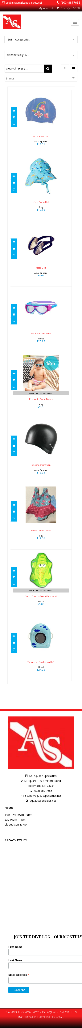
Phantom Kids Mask (41, 333)
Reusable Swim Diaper (41, 399)
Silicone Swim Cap (41, 465)
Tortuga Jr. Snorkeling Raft (41, 662)
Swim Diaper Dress (41, 530)
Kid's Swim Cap (41, 136)
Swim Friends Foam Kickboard (41, 596)
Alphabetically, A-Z (18, 55)
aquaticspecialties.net (43, 800)
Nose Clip (41, 267)
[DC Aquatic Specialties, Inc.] (12, 22)
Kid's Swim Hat (41, 202)
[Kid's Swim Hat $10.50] (41, 187)
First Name (15, 946)
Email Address (18, 975)
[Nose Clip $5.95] (41, 253)
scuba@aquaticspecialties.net (24, 2)
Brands (10, 78)
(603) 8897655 (70, 2)
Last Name (15, 960)
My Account (46, 8)
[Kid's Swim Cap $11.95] (41, 122)
